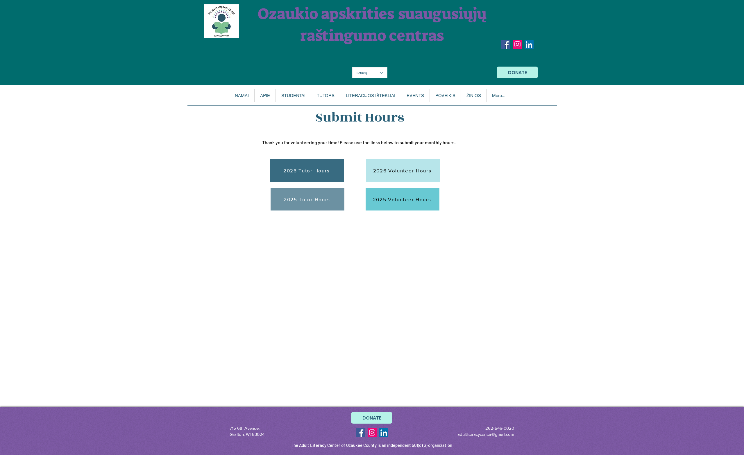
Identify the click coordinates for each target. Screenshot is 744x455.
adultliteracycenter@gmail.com (485, 434)
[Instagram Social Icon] (517, 44)
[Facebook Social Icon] (505, 44)
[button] (265, 95)
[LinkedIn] (529, 44)
